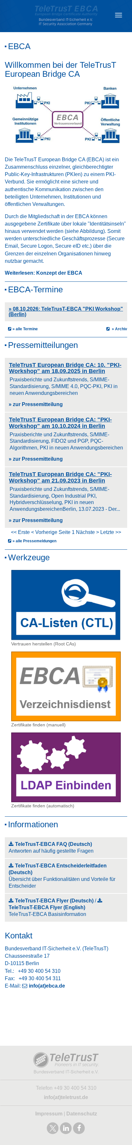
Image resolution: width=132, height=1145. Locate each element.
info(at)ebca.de (47, 986)
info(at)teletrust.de (66, 1097)
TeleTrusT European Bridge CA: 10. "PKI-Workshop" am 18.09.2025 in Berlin (65, 368)
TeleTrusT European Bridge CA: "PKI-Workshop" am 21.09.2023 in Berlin (60, 477)
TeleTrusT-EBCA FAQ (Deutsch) (53, 844)
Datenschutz (81, 1113)
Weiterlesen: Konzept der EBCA (43, 273)
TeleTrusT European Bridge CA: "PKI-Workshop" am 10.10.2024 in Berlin (60, 422)
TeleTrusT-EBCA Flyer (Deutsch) (54, 900)
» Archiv (119, 329)
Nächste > (87, 532)
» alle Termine (25, 329)
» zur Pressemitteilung (36, 404)
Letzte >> (110, 532)
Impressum (48, 1113)
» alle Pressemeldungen (34, 541)
